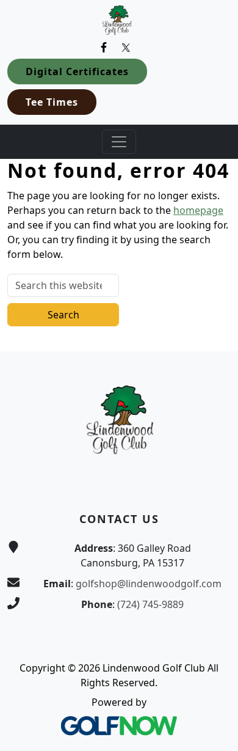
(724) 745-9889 (150, 604)
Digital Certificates (77, 71)
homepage (198, 210)
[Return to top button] (214, 328)
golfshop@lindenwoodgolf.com (149, 583)
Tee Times (52, 102)
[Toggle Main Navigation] (119, 142)
